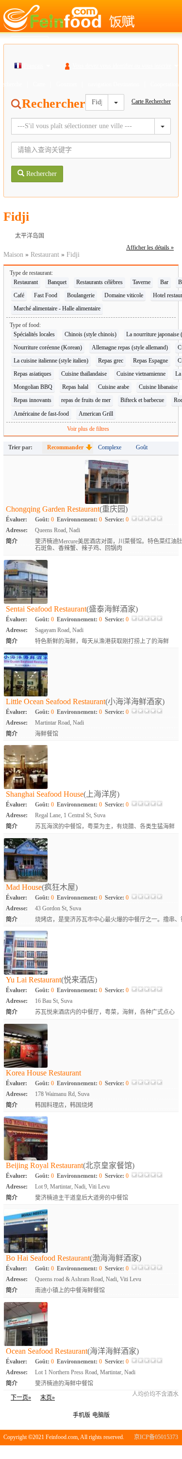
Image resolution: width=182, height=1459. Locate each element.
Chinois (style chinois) (90, 334)
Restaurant (45, 254)
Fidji (73, 254)
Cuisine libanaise (158, 387)
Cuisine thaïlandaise (84, 373)
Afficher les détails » (150, 247)
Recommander (65, 447)
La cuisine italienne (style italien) (51, 360)
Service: (117, 519)
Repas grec (110, 360)
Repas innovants (32, 400)
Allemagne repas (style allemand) (130, 347)
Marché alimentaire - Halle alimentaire (57, 308)
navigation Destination (113, 84)
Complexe (109, 447)
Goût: (44, 519)
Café (19, 295)
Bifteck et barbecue (142, 400)
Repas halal (75, 387)
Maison (13, 254)
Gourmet (66, 84)
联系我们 (167, 1451)
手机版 (81, 1415)
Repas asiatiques (32, 373)
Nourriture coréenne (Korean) (48, 347)
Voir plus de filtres (88, 428)
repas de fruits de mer (86, 400)
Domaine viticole (123, 295)
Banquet (57, 282)
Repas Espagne (150, 360)
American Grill (96, 413)
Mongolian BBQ (33, 387)
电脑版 (101, 1415)
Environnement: (79, 519)
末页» (47, 1397)
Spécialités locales (34, 334)
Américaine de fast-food (41, 413)
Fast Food (45, 295)
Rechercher (40, 173)
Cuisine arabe (113, 387)
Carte (39, 84)
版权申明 (137, 1451)
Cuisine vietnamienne (140, 373)
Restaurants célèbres (99, 282)
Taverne (141, 282)
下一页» (21, 1397)
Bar (164, 282)
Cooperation (164, 84)
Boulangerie (81, 295)
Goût (142, 447)
